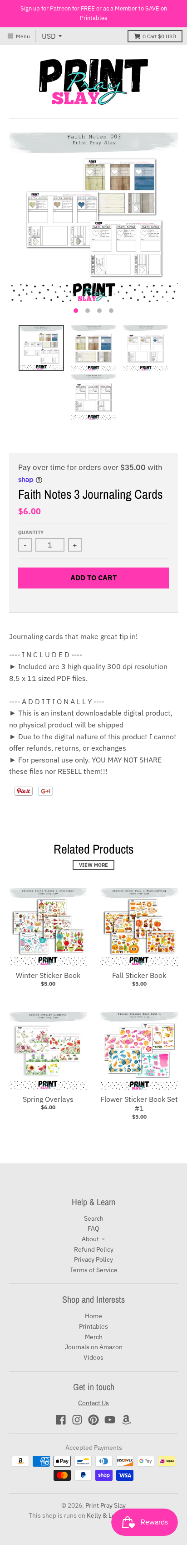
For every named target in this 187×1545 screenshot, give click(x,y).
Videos (93, 1357)
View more (93, 865)
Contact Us (93, 1403)
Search (93, 1218)
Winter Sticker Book (48, 975)
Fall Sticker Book (139, 975)
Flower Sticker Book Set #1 (139, 1104)
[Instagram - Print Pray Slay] (77, 1419)
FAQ (93, 1228)
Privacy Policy (93, 1259)
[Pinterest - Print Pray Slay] (93, 1419)
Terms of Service (94, 1270)
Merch (94, 1337)
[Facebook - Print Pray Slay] (60, 1419)
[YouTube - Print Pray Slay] (109, 1419)
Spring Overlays (48, 1099)
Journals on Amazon (94, 1347)
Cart (159, 36)
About (90, 1239)
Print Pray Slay (105, 1505)
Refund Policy (93, 1249)
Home (93, 1316)
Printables (93, 1326)
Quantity (31, 532)
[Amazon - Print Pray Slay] (126, 1419)
